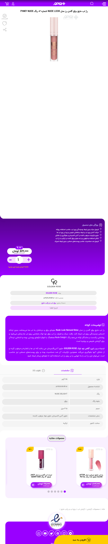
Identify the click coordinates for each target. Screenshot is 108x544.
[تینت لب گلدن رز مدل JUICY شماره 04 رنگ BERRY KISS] (41, 459)
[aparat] (57, 533)
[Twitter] (51, 533)
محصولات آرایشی (93, 509)
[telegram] (70, 533)
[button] (65, 492)
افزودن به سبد (79, 539)
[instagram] (64, 533)
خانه (103, 509)
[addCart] (7, 4)
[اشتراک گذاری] (4, 29)
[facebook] (45, 533)
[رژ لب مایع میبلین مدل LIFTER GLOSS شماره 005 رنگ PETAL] (91, 459)
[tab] (68, 371)
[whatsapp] (38, 533)
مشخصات (65, 370)
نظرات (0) (37, 370)
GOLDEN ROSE (51, 293)
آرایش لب (81, 509)
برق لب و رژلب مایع (48, 303)
